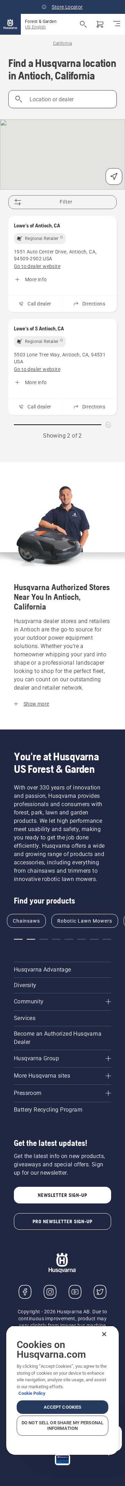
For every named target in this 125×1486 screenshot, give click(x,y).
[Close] (104, 1334)
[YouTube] (75, 1292)
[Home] (10, 24)
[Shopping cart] (100, 24)
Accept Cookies (63, 1407)
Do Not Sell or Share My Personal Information (62, 1425)
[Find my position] (114, 176)
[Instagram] (50, 1292)
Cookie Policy (31, 1393)
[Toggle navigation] (116, 24)
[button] (18, 939)
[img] (40, 238)
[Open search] (83, 24)
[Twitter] (100, 1292)
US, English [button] (35, 27)
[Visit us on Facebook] (25, 1292)
